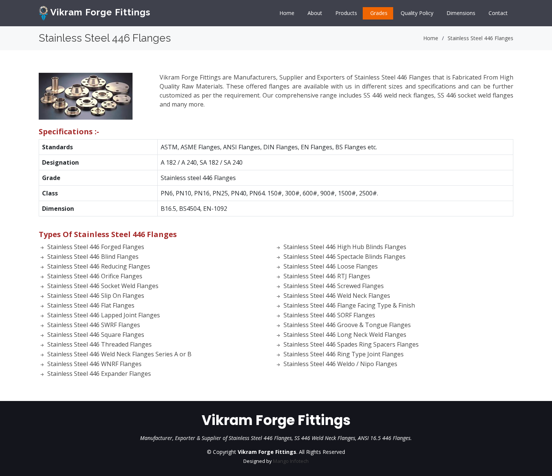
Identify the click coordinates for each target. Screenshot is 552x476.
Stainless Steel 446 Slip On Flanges (95, 295)
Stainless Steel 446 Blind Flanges (93, 256)
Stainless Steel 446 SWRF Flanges (93, 325)
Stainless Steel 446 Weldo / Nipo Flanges (340, 364)
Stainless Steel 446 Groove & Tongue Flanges (347, 325)
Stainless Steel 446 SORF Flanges (329, 315)
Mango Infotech (291, 461)
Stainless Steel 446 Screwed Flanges (334, 286)
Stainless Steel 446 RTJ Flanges (327, 276)
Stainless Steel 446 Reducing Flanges (98, 266)
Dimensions (460, 13)
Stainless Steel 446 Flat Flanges (90, 305)
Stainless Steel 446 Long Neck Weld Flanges (345, 334)
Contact (498, 13)
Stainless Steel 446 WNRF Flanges (94, 364)
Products (346, 13)
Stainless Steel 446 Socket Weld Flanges (102, 286)
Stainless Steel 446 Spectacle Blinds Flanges (345, 256)
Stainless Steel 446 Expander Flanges (99, 373)
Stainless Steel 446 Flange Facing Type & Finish (349, 305)
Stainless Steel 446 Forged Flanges (95, 247)
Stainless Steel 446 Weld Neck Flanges (337, 295)
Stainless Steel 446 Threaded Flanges (99, 344)
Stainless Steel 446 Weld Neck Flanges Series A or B (119, 354)
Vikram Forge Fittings (99, 12)
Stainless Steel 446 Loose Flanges (331, 266)
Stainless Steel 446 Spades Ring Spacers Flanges (351, 344)
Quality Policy (417, 13)
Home (286, 13)
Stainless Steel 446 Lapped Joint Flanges (103, 315)
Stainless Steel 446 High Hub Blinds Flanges (345, 247)
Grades (379, 13)
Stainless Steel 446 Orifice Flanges (94, 276)
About (315, 13)
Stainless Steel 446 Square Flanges (95, 334)
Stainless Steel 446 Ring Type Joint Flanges (344, 354)
